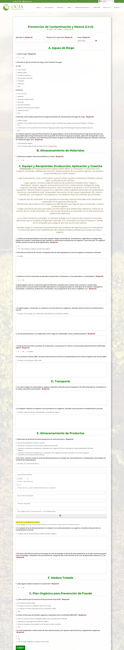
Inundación (21, 81)
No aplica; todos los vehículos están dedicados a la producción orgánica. (39, 412)
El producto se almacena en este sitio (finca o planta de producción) (38, 445)
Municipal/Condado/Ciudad (25, 99)
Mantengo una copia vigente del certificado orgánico (33, 621)
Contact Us (106, 7)
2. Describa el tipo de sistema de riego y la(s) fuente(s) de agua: (39, 62)
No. (23, 280)
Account (116, 7)
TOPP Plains (96, 7)
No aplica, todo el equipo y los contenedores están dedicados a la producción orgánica (43, 313)
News (69, 7)
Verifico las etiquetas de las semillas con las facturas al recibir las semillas (39, 624)
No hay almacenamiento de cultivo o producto (31, 443)
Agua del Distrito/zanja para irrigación (29, 107)
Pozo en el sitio (22, 94)
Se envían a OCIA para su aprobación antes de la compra (34, 606)
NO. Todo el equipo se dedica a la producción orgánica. (34, 249)
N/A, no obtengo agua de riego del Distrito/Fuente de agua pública (37, 146)
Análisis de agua (22, 120)
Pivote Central (22, 70)
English (103, 1)
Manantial (20, 96)
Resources (60, 7)
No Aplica (20, 256)
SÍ (18, 58)
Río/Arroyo (21, 102)
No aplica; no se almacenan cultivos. (28, 463)
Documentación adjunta (25, 143)
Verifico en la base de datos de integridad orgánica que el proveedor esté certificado (42, 619)
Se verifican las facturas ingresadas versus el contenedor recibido (37, 608)
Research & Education (82, 7)
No (23, 58)
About (39, 7)
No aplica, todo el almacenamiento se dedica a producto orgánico (37, 534)
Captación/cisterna (23, 110)
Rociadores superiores (24, 75)
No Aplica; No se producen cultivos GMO (30, 360)
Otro (19, 86)
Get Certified (49, 7)
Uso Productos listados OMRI (26, 603)
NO (19, 639)
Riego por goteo (22, 72)
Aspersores (21, 83)
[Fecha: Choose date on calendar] (96, 41)
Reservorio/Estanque (24, 105)
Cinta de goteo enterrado (25, 78)
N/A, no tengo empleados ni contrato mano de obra (33, 641)
